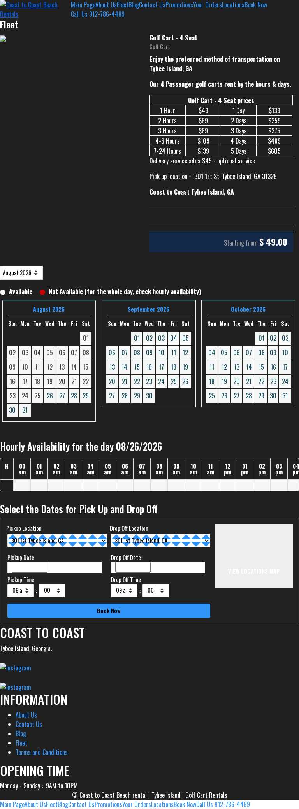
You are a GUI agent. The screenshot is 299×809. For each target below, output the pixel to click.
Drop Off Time (126, 580)
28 (74, 395)
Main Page (83, 4)
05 (185, 338)
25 (174, 381)
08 (137, 352)
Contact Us (152, 4)
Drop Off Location (129, 528)
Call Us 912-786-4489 (98, 14)
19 (185, 367)
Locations (233, 4)
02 (149, 338)
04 (173, 338)
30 (12, 410)
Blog (133, 4)
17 (161, 367)
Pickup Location (24, 528)
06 (112, 352)
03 (161, 338)
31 (25, 410)
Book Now (255, 4)
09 (149, 352)
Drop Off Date (126, 557)
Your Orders (207, 4)
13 (112, 367)
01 (137, 338)
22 (137, 381)
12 (185, 352)
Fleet (122, 4)
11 (173, 352)
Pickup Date (20, 557)
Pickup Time (20, 580)
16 (149, 367)
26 (50, 395)
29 (86, 395)
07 (124, 352)
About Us (106, 4)
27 (62, 395)
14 (124, 367)
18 (173, 367)
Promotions (179, 4)
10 (161, 352)
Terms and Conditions (42, 752)
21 (124, 381)
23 (149, 381)
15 (137, 367)
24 (161, 381)
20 (112, 381)
